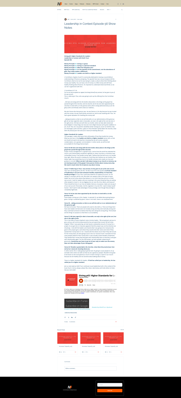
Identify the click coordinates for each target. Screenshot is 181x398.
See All (122, 329)
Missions (102, 9)
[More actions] (116, 19)
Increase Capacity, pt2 (88, 346)
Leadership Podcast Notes (71, 312)
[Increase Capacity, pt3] (67, 338)
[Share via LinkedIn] (72, 317)
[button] (122, 9)
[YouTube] (123, 4)
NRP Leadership (76, 9)
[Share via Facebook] (65, 317)
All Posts (59, 9)
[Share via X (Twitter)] (68, 317)
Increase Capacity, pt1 (111, 346)
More (108, 9)
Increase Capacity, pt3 (65, 346)
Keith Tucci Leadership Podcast (89, 9)
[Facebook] (121, 4)
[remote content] (90, 284)
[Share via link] (75, 317)
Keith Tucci (66, 9)
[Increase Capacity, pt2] (90, 338)
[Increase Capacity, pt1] (113, 338)
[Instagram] (118, 4)
